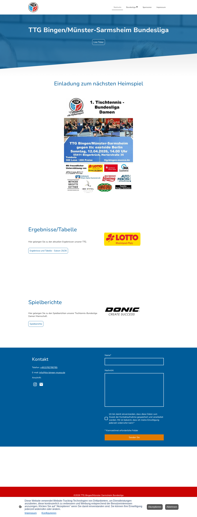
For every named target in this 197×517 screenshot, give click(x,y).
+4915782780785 (48, 367)
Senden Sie (134, 437)
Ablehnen (172, 507)
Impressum (31, 513)
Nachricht (109, 370)
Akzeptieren (154, 507)
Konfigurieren (49, 513)
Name (108, 355)
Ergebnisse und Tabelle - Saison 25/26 (48, 250)
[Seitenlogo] (33, 7)
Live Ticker (99, 42)
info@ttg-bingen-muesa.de (52, 372)
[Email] (41, 384)
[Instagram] (35, 384)
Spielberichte (36, 323)
